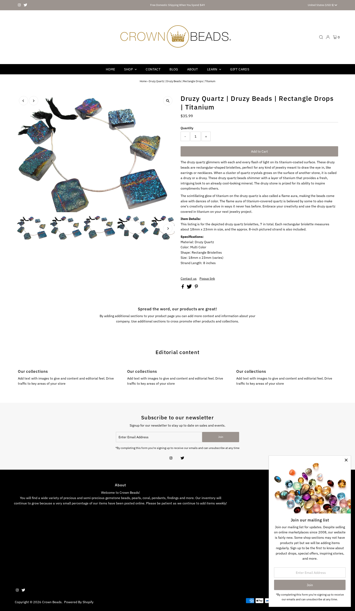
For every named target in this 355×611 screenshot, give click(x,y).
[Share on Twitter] (190, 287)
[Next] (33, 100)
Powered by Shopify (78, 602)
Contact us (189, 278)
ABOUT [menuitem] (192, 69)
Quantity (187, 128)
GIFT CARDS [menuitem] (239, 69)
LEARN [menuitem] (212, 69)
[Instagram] (19, 5)
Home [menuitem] (110, 69)
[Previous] (23, 100)
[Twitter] (25, 5)
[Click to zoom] (167, 100)
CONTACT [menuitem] (153, 69)
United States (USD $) (321, 5)
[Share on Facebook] (183, 287)
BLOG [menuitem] (173, 69)
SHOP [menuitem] (129, 69)
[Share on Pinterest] (196, 287)
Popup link (207, 278)
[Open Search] (321, 37)
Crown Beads (52, 602)
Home (143, 81)
